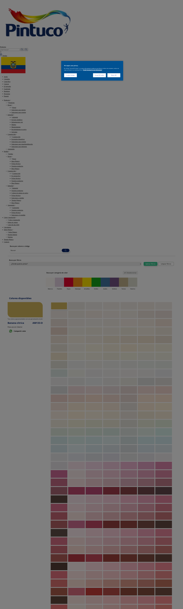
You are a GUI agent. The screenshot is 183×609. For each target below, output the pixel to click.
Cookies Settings (70, 75)
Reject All (113, 75)
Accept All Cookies (99, 75)
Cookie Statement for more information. (92, 69)
